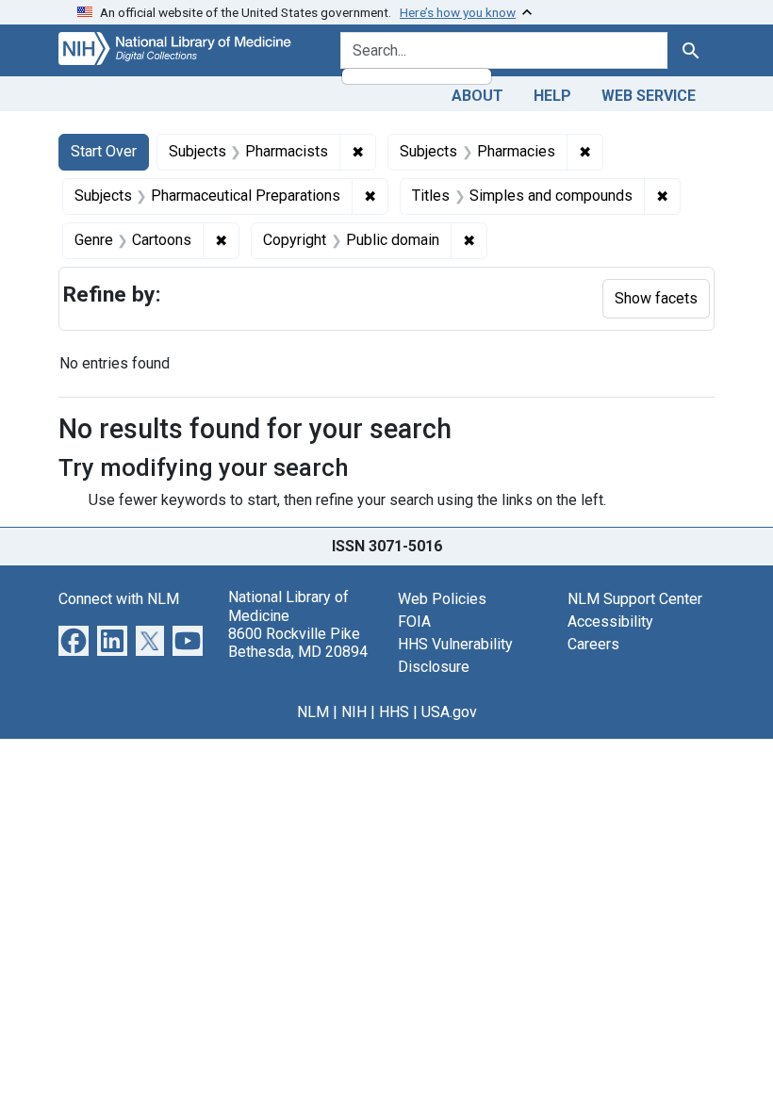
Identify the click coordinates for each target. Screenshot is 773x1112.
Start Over (104, 151)
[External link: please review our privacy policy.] (73, 640)
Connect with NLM (118, 599)
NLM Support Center (634, 599)
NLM (313, 712)
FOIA (414, 621)
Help (552, 96)
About (477, 96)
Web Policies (442, 599)
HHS (394, 712)
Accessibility (610, 621)
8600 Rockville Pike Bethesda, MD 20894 (298, 643)
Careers (593, 644)
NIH (354, 712)
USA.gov (449, 712)
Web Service (648, 96)
